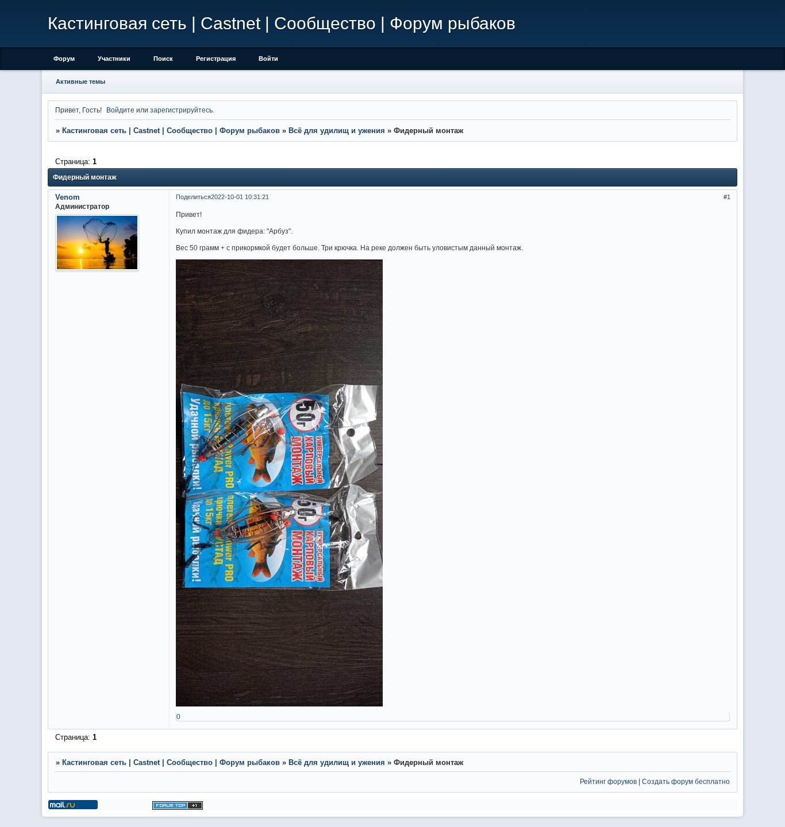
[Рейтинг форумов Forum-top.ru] (177, 807)
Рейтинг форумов (608, 781)
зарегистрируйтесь (181, 110)
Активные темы (80, 81)
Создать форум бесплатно (686, 781)
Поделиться (193, 196)
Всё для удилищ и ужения (336, 130)
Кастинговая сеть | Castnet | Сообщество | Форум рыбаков (171, 130)
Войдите (120, 110)
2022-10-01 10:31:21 (240, 196)
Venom (67, 197)
